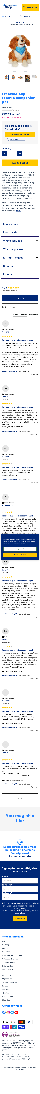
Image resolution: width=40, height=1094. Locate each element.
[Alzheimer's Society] (10, 6)
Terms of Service (8, 962)
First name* (7, 884)
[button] (20, 110)
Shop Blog (6, 1000)
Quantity (6, 148)
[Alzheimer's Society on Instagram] (8, 1013)
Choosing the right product (12, 955)
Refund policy (7, 966)
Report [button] (24, 371)
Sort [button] (4, 307)
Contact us (6, 975)
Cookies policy (8, 989)
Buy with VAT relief (20, 134)
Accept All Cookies (20, 555)
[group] (20, 288)
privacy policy (20, 908)
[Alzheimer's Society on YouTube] (16, 1013)
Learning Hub (7, 996)
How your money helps (20, 856)
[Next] (25, 71)
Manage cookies (20, 549)
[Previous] (14, 71)
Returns (5, 948)
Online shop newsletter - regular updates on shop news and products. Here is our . (21, 906)
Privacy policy (7, 986)
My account (7, 979)
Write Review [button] (20, 298)
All (23, 22)
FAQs (4, 941)
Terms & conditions (9, 982)
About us (5, 993)
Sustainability (7, 969)
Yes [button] (20, 371)
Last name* (7, 893)
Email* (5, 876)
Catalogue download (10, 959)
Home (18, 22)
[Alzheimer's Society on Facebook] (4, 1013)
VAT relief (6, 952)
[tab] (20, 224)
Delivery (5, 945)
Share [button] (28, 371)
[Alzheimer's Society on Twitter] (12, 1013)
